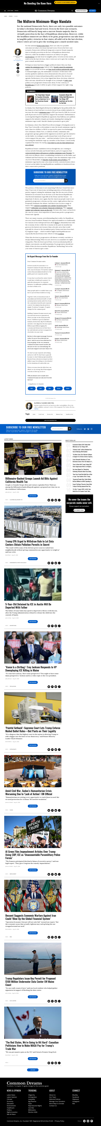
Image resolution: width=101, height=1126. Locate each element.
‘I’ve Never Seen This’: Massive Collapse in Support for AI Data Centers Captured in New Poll (83, 456)
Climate (9, 1099)
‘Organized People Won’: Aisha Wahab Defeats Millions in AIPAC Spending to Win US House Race (82, 480)
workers (61, 234)
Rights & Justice (12, 1112)
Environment (11, 1106)
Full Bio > (36, 409)
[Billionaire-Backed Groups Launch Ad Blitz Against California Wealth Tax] (32, 458)
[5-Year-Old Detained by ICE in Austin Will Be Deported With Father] (32, 584)
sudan (11, 810)
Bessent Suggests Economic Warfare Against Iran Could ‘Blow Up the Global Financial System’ (30, 917)
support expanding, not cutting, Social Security (50, 205)
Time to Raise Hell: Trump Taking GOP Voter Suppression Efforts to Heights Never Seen (82, 465)
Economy (10, 1101)
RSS (73, 1104)
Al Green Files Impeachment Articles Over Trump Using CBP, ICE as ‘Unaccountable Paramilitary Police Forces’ (32, 854)
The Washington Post (18, 60)
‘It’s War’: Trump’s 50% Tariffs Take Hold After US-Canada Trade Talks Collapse (82, 490)
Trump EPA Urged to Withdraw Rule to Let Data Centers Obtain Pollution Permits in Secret (29, 542)
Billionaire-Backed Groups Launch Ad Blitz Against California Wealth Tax (31, 480)
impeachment (13, 874)
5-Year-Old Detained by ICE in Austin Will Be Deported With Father (28, 605)
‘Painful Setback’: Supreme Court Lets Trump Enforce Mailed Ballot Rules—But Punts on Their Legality (32, 729)
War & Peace (11, 1114)
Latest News (11, 1095)
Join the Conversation (50, 420)
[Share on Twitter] (18, 64)
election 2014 (50, 414)
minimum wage (44, 112)
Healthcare (10, 1108)
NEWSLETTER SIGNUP (81, 10)
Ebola (57, 223)
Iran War (31, 1108)
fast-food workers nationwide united (61, 69)
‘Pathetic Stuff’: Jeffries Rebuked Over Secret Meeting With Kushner (82, 451)
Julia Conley (8, 618)
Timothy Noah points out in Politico (55, 160)
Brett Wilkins (8, 741)
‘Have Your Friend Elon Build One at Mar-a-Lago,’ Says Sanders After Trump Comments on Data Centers (83, 475)
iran (11, 936)
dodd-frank (41, 414)
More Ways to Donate (56, 1104)
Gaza (30, 1104)
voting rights (13, 749)
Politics (9, 1110)
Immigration (32, 1097)
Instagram (75, 1101)
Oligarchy (31, 1095)
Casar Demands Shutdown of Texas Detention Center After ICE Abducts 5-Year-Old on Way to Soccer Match (82, 460)
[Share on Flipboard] (18, 68)
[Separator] (18, 75)
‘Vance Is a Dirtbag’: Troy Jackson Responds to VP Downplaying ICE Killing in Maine (31, 668)
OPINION (16, 10)
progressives (29, 57)
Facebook (75, 1097)
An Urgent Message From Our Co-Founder (42, 256)
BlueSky (75, 1095)
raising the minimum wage (34, 67)
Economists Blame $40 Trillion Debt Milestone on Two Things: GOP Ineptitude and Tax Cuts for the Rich (66, 99)
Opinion (10, 16)
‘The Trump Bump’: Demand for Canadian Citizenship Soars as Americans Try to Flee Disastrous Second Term (42, 99)
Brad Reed (8, 555)
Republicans (29, 85)
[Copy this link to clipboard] (59, 500)
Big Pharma (32, 1101)
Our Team (52, 1097)
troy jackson (13, 686)
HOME (5, 16)
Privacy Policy (59, 1121)
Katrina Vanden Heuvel (19, 57)
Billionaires (32, 1110)
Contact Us (53, 1106)
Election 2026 (32, 1112)
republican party (69, 414)
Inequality (31, 1099)
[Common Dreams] (45, 10)
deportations (13, 625)
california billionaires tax (16, 499)
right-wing (68, 80)
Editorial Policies (54, 1099)
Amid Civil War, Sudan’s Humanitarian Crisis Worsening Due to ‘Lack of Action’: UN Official (28, 792)
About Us (52, 1095)
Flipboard (75, 1099)
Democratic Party (43, 46)
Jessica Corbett (9, 802)
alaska (16, 16)
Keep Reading (32, 495)
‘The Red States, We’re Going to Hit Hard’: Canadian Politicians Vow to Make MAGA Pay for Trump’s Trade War (32, 1045)
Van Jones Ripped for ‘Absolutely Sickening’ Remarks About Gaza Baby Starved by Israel (82, 470)
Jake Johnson (8, 492)
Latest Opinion (12, 1097)
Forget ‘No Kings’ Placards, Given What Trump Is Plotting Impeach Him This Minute (82, 485)
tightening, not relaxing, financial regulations (47, 208)
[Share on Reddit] (18, 71)
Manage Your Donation (57, 1101)
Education (10, 1104)
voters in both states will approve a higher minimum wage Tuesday (48, 153)
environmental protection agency (18, 562)
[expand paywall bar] (99, 3)
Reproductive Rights (35, 1106)
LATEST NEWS (10, 10)
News (6, 499)
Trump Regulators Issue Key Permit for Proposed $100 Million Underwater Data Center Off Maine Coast (30, 981)
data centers (13, 1000)
